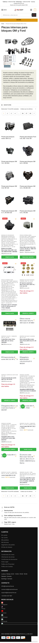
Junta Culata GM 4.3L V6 (8, 475)
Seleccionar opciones (28, 257)
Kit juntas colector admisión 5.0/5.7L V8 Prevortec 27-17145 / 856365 (9, 306)
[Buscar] (34, 15)
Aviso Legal (4, 561)
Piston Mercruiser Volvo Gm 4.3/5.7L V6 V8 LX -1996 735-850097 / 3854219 (28, 248)
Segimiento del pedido (8, 544)
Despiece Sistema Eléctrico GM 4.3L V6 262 (9, 242)
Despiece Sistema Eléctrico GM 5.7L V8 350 (8, 246)
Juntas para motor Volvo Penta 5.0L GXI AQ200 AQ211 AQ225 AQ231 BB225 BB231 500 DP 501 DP (9, 293)
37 (26, 113)
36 (22, 113)
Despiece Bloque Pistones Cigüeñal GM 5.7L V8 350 (27, 240)
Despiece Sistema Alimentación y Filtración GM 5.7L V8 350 (27, 382)
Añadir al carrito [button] (9, 257)
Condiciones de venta (7, 554)
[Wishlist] (15, 219)
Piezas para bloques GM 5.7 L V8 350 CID (9, 302)
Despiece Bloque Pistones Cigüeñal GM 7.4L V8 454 (27, 280)
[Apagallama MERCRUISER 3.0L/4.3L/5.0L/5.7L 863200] (28, 364)
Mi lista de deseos (6, 547)
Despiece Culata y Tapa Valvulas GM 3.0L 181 (26, 473)
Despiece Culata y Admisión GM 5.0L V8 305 (9, 282)
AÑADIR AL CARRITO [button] (28, 313)
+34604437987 (12, 1)
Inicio (2, 23)
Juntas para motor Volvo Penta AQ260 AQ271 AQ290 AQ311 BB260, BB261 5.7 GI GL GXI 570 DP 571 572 (9, 297)
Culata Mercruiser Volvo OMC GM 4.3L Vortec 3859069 (8, 340)
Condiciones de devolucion (9, 559)
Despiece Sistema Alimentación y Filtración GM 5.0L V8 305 (27, 378)
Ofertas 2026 (31, 424)
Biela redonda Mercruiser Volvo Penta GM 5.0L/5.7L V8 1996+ (28, 340)
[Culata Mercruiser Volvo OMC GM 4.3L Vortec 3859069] (9, 326)
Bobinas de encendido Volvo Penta (8, 237)
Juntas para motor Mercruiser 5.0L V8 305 (7, 287)
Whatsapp (4, 617)
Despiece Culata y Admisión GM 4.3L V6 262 (9, 337)
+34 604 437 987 (6, 596)
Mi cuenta (4, 535)
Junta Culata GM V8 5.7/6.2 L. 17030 (27, 427)
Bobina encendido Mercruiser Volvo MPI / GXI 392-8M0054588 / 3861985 (9, 250)
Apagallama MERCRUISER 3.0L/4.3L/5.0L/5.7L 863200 (28, 390)
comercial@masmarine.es (9, 589)
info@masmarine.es (19, 3)
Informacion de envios (7, 557)
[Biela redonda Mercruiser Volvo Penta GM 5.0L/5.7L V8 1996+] (28, 326)
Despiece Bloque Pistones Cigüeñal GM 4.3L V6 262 (28, 238)
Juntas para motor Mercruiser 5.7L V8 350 (7, 289)
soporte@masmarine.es (8, 592)
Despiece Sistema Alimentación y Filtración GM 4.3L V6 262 (27, 376)
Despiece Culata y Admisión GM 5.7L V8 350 (8, 284)
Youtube (3, 613)
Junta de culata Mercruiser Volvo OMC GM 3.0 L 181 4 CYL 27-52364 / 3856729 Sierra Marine (27, 480)
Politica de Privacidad (7, 564)
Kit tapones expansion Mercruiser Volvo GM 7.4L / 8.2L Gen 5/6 (27, 284)
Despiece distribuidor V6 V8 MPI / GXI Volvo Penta (9, 239)
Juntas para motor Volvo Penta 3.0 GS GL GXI (28, 475)
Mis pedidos (5, 540)
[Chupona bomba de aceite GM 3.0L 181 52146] (9, 364)
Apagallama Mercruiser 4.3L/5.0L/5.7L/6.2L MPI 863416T (8, 438)
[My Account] (31, 10)
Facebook (4, 621)
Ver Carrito (4, 537)
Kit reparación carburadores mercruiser (27, 385)
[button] (34, 10)
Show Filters (7, 105)
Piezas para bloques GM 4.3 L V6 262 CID (27, 242)
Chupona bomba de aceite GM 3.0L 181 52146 (8, 378)
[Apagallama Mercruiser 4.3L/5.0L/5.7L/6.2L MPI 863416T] (9, 413)
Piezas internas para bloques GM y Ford (25, 236)
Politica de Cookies (7, 566)
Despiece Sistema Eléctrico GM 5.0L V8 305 (9, 244)
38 (30, 113)
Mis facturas (5, 542)
